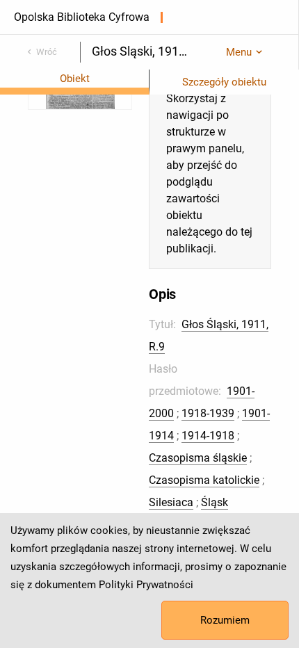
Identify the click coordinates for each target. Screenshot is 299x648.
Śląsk (214, 502)
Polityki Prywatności (146, 584)
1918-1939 (207, 413)
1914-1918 (207, 435)
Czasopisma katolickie (204, 480)
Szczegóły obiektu (224, 82)
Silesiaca (171, 502)
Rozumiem (225, 620)
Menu (239, 52)
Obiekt (75, 78)
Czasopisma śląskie (198, 457)
